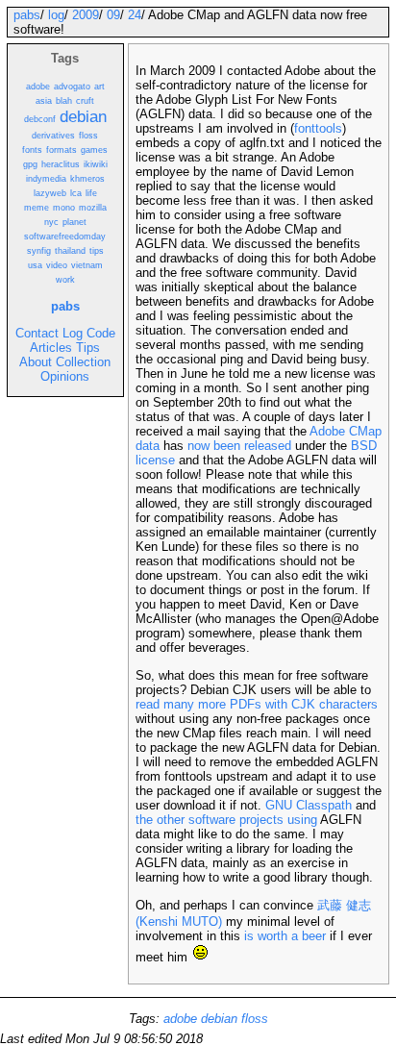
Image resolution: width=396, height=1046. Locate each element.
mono (64, 207)
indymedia (46, 179)
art (99, 86)
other (171, 819)
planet (74, 222)
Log (72, 333)
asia (44, 101)
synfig (39, 251)
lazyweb (50, 193)
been (226, 445)
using (302, 819)
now (198, 445)
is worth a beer (285, 936)
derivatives (53, 135)
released (267, 445)
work (65, 280)
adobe (38, 86)
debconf (40, 119)
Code (101, 333)
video (56, 265)
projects (261, 819)
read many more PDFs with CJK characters (257, 704)
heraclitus (60, 164)
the (144, 819)
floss (88, 135)
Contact (37, 333)
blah (64, 101)
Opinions (64, 376)
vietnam (87, 265)
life (91, 193)
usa (35, 265)
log (56, 15)
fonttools (318, 128)
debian (83, 116)
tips (96, 251)
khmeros (87, 179)
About (35, 362)
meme (36, 207)
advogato (72, 86)
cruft (85, 101)
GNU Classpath (308, 805)
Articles (51, 347)
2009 (85, 15)
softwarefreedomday (65, 236)
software (211, 819)
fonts (32, 150)
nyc (51, 222)
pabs (26, 15)
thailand (70, 251)
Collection (83, 362)
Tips (88, 347)
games (94, 150)
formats (61, 150)
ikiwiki (96, 164)
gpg (30, 164)
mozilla (93, 207)
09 (113, 15)
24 (134, 15)
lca (76, 193)
